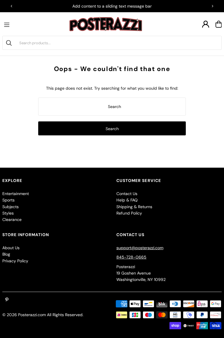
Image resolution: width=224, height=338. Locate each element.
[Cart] (219, 24)
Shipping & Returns (134, 206)
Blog (6, 254)
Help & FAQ (127, 200)
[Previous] (12, 6)
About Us (11, 247)
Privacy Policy (15, 260)
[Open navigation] (8, 24)
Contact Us (126, 193)
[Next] (212, 6)
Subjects (10, 206)
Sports (8, 200)
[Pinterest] (6, 300)
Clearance (12, 219)
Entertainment (15, 193)
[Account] (205, 24)
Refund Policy (129, 213)
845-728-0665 (131, 257)
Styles (8, 213)
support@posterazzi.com (139, 247)
